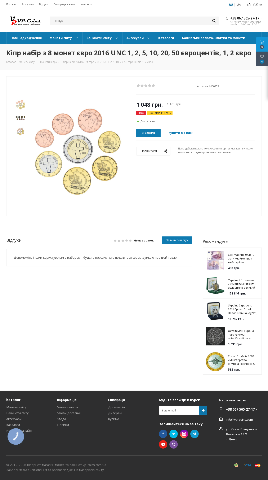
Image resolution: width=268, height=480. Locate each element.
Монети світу (16, 407)
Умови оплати (67, 407)
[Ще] (255, 38)
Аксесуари (14, 419)
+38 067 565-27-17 (244, 18)
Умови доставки (69, 413)
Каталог (13, 399)
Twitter (173, 434)
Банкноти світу (17, 413)
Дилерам (115, 413)
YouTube (163, 444)
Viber (173, 444)
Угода (61, 419)
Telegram (194, 434)
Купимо (113, 419)
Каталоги (13, 425)
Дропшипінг (117, 407)
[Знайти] (214, 21)
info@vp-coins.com (239, 419)
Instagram (184, 434)
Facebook (163, 434)
